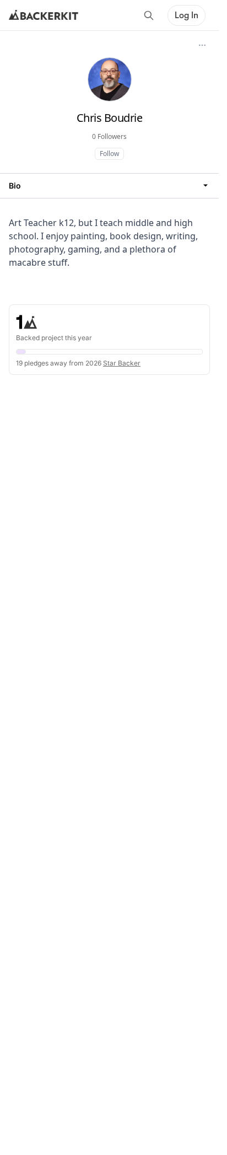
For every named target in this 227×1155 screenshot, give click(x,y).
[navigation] (109, 185)
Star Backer (121, 363)
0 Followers (109, 136)
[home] (43, 15)
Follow (109, 153)
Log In (186, 15)
